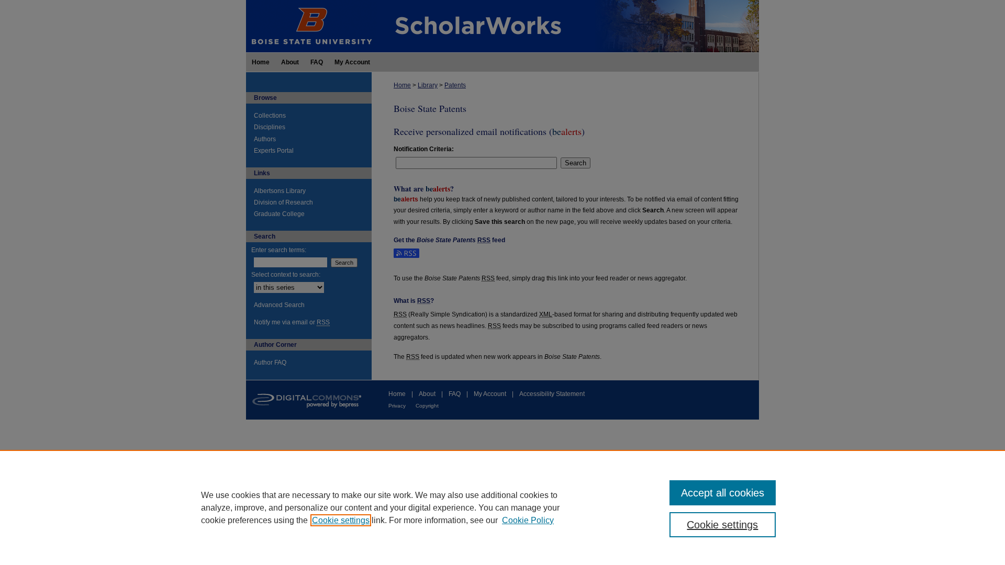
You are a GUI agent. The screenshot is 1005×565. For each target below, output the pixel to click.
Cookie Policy (528, 520)
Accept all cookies (722, 493)
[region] (502, 507)
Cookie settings (341, 520)
